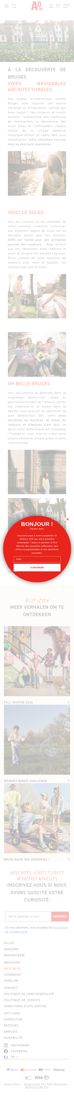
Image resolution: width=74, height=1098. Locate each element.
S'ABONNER (37, 567)
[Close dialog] (67, 519)
